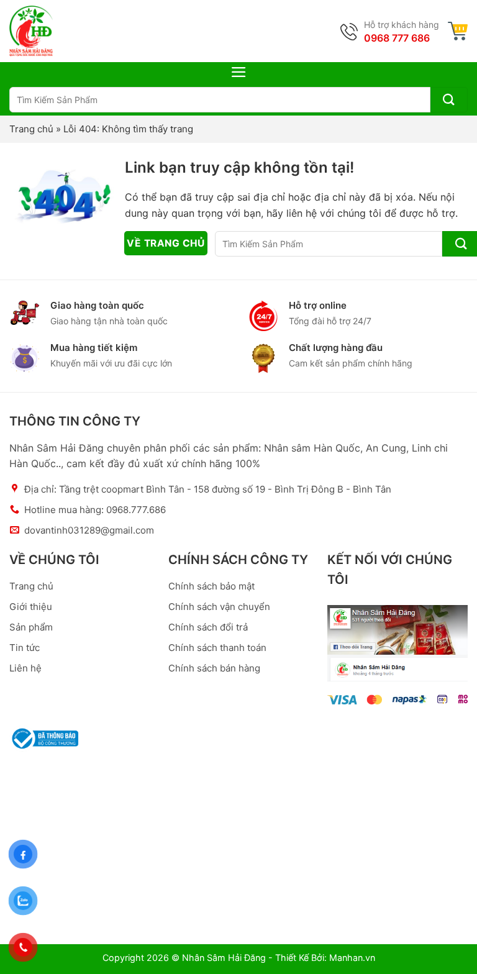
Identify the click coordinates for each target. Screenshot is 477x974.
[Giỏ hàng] (458, 31)
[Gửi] (449, 99)
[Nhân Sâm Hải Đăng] (31, 31)
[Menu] (238, 72)
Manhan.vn (352, 957)
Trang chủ (31, 129)
